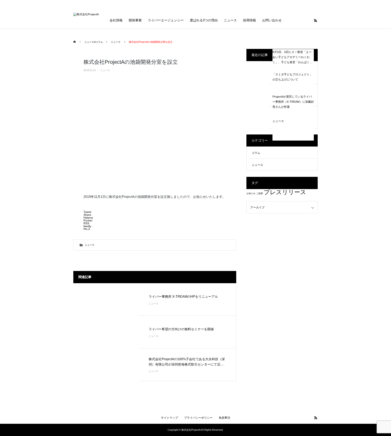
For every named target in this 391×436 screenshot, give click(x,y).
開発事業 (135, 20)
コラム (256, 152)
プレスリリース (285, 192)
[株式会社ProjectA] (101, 20)
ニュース (230, 20)
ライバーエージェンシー (166, 20)
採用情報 (249, 20)
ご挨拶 (259, 193)
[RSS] (315, 20)
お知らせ (250, 193)
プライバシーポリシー (198, 417)
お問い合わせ (272, 20)
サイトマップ (169, 417)
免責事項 (224, 417)
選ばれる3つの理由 (204, 20)
